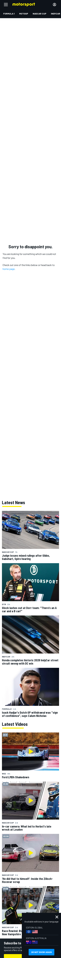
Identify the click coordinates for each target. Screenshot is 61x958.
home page (9, 268)
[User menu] (54, 4)
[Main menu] (5, 4)
